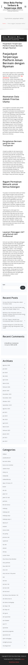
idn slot (5, 490)
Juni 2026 (5, 372)
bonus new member (8, 465)
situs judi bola (6, 562)
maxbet (5, 526)
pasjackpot (10, 38)
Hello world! (13, 345)
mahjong (5, 508)
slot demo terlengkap (8, 602)
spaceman (5, 627)
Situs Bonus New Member (9, 559)
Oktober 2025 (6, 401)
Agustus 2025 (6, 408)
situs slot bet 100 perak (9, 573)
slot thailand (6, 620)
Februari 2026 (6, 387)
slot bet (5, 580)
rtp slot (5, 544)
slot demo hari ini (7, 598)
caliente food (6, 468)
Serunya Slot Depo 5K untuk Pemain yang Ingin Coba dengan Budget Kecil (13, 308)
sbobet (4, 548)
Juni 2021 (5, 441)
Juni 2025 (5, 416)
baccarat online (7, 461)
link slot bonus (6, 504)
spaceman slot (6, 635)
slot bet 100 (6, 584)
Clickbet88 (5, 476)
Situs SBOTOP (6, 566)
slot (4, 577)
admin (4, 37)
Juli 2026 (5, 369)
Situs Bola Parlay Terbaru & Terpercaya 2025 (13, 5)
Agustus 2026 (6, 365)
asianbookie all (6, 457)
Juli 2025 (5, 412)
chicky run (5, 472)
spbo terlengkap (7, 638)
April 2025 (5, 423)
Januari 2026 (6, 390)
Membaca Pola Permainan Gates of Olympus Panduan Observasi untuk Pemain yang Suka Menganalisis (14, 314)
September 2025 (7, 405)
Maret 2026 (6, 383)
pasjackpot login (15, 39)
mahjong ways (6, 515)
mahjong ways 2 (7, 519)
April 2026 (5, 379)
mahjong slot (6, 512)
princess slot (6, 537)
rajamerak (5, 541)
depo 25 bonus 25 (7, 483)
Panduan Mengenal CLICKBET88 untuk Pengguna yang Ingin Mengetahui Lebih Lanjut (13, 326)
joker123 (5, 494)
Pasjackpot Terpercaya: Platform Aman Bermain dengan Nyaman (13, 45)
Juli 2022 (5, 437)
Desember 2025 (7, 394)
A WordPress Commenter (11, 343)
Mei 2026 (5, 376)
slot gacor (5, 613)
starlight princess (7, 642)
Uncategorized (12, 37)
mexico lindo (6, 530)
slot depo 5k (6, 609)
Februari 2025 (6, 430)
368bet (5, 454)
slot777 (5, 624)
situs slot (5, 570)
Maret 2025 (6, 426)
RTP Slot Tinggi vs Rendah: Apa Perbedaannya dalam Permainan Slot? (13, 320)
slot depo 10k (6, 606)
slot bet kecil (6, 591)
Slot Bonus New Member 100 (10, 595)
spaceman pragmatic (8, 631)
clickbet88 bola (7, 479)
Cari (4, 284)
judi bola (5, 501)
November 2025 (7, 398)
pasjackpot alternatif (19, 38)
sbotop (4, 551)
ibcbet (4, 486)
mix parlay (5, 533)
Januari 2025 (6, 434)
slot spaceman (6, 617)
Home (4, 23)
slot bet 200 (6, 588)
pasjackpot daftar (7, 39)
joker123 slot (6, 497)
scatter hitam (6, 555)
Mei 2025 (5, 419)
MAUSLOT (5, 523)
